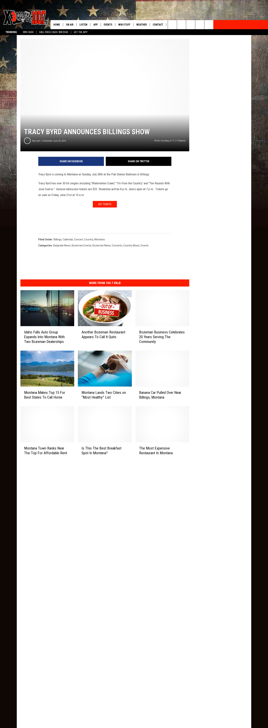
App (95, 24)
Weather (141, 24)
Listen (83, 24)
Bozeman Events (81, 245)
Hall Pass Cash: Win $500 (53, 32)
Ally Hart (36, 140)
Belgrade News (62, 245)
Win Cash (28, 32)
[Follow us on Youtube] (208, 24)
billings (58, 239)
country (88, 239)
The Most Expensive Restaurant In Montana (156, 450)
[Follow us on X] (199, 24)
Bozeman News (101, 245)
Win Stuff (124, 24)
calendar (68, 239)
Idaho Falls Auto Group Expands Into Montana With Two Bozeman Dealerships (44, 337)
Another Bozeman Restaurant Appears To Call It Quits (103, 334)
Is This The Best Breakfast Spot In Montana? (101, 450)
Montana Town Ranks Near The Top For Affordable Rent (45, 450)
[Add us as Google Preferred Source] (181, 24)
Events (108, 24)
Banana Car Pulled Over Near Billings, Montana (160, 394)
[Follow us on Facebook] (190, 24)
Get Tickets (104, 204)
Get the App (81, 32)
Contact (158, 24)
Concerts (117, 245)
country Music (131, 245)
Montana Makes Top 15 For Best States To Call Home (44, 394)
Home (56, 24)
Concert (78, 239)
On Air (69, 24)
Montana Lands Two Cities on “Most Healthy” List (103, 394)
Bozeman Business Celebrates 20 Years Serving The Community (162, 337)
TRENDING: (11, 32)
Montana (99, 239)
